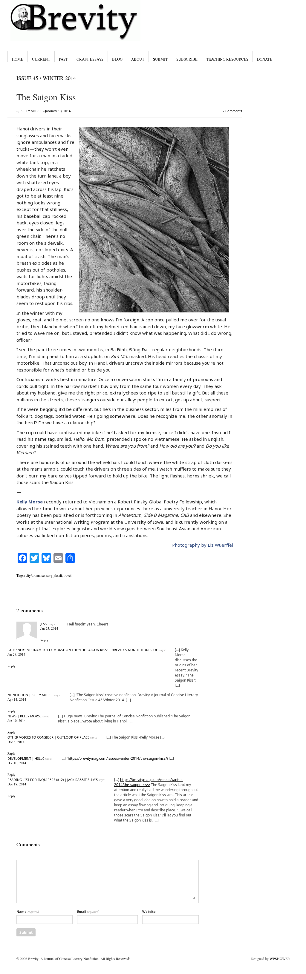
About (137, 59)
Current (41, 59)
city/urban (33, 575)
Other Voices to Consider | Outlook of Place (48, 737)
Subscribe (187, 59)
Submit (160, 59)
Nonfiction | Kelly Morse (30, 695)
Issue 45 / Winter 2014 (46, 77)
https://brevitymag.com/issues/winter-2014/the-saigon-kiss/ (117, 758)
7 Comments (232, 111)
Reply (44, 640)
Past (63, 59)
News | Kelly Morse (24, 716)
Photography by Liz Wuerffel (202, 545)
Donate (264, 59)
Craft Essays (89, 59)
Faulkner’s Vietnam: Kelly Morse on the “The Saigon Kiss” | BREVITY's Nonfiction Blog (82, 650)
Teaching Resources (227, 59)
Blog (117, 59)
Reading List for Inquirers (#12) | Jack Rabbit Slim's (52, 779)
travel (67, 575)
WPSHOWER (280, 958)
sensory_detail (52, 575)
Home (17, 59)
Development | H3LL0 (25, 758)
